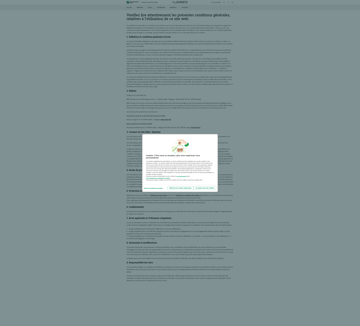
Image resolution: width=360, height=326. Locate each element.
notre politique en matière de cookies (158, 178)
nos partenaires (182, 176)
